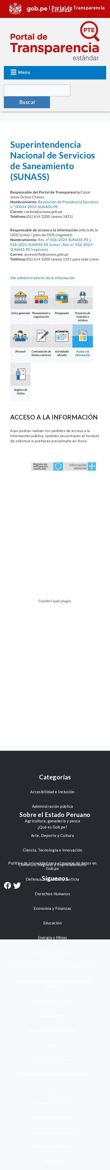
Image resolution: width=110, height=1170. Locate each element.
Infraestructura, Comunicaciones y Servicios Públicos (52, 984)
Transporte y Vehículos (52, 1146)
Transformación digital (52, 1117)
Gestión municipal (52, 952)
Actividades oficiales (62, 353)
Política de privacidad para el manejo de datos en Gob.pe (52, 866)
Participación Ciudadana (52, 1059)
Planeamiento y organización (41, 314)
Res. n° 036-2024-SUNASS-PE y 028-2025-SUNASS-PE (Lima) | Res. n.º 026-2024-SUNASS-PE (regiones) (52, 244)
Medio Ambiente (52, 1015)
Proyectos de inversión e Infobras (82, 316)
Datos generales (20, 313)
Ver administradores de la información (42, 278)
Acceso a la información (82, 353)
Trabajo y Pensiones (52, 1103)
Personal (20, 351)
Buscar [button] (27, 102)
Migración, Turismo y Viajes (52, 1030)
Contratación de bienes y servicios (41, 353)
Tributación (52, 1161)
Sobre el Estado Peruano (55, 814)
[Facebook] (7, 886)
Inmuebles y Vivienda (53, 1001)
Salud (53, 1088)
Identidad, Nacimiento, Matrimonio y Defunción (52, 966)
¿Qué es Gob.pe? (53, 827)
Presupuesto (62, 313)
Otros (52, 1044)
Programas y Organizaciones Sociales (52, 1074)
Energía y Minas (52, 937)
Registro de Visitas (20, 391)
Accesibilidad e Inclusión (52, 791)
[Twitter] (17, 886)
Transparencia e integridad (52, 1132)
